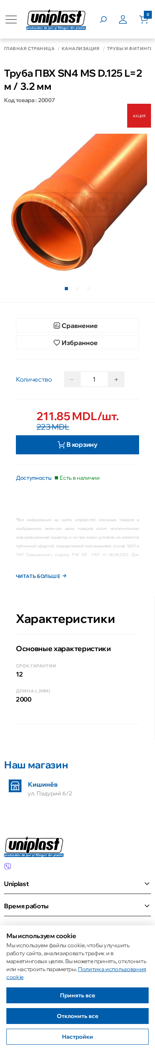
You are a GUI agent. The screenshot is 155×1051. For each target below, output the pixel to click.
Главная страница (29, 49)
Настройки (77, 1036)
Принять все (77, 995)
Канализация (81, 49)
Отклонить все (78, 1016)
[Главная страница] (56, 19)
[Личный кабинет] (129, 19)
